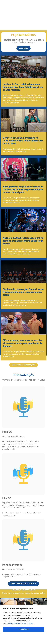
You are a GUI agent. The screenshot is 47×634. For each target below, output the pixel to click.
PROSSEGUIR (23, 629)
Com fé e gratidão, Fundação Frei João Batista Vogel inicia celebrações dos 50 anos (23, 140)
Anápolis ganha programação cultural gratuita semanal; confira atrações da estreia (23, 241)
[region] (23, 619)
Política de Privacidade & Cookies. (20, 623)
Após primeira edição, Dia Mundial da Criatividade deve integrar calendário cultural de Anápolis (23, 189)
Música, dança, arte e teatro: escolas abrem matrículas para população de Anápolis (22, 343)
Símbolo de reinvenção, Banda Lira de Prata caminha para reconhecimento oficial (23, 292)
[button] (23, 365)
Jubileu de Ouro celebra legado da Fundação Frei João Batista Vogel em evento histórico (23, 87)
